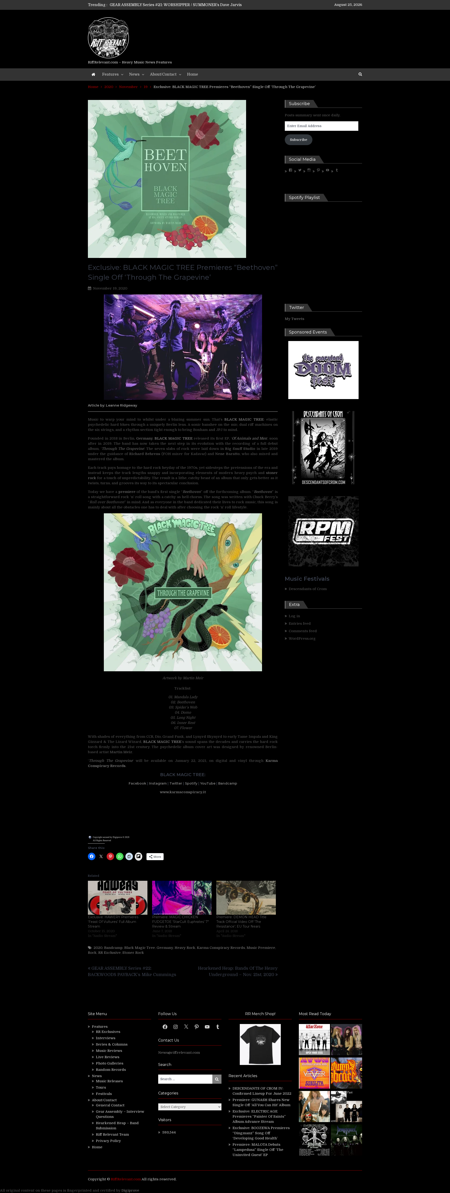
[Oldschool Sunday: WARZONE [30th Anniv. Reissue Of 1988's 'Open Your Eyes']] (314, 1040)
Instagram (158, 783)
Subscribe (298, 140)
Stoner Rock (133, 953)
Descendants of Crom (308, 589)
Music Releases (109, 1081)
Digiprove (130, 1190)
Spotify (191, 783)
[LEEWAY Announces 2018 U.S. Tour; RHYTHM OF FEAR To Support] (314, 1140)
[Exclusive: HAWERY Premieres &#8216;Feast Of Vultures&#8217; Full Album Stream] (117, 898)
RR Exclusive (109, 953)
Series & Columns (112, 1044)
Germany (144, 438)
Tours (101, 1087)
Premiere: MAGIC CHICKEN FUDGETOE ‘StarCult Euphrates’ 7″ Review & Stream (180, 922)
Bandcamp (227, 783)
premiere (126, 492)
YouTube (207, 783)
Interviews (105, 1038)
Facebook (137, 783)
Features (110, 74)
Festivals (104, 1094)
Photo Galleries (109, 1063)
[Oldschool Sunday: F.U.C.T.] (346, 1107)
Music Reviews (109, 1051)
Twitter (175, 783)
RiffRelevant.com (126, 1179)
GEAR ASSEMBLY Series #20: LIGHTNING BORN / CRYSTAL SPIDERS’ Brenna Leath (187, 5)
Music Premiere (261, 948)
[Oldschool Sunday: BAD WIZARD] (314, 1107)
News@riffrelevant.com (179, 1052)
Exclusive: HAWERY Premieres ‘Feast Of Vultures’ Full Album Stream (113, 922)
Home (192, 74)
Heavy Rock (185, 948)
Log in (294, 616)
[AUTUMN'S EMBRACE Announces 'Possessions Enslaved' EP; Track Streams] (346, 1073)
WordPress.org (302, 638)
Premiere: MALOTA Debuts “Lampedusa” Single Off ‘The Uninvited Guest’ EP (257, 1149)
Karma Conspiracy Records (221, 948)
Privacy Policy (108, 1141)
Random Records (111, 1070)
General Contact (110, 1105)
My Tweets (294, 319)
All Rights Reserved (102, 840)
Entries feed (300, 623)
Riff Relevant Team (112, 1134)
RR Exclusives (108, 1032)
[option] (181, 4)
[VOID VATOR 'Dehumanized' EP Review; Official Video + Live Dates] (314, 1073)
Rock (92, 953)
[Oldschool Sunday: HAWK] (346, 1040)
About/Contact (163, 74)
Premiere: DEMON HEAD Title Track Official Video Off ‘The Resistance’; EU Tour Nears (241, 922)
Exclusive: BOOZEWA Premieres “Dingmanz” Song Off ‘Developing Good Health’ (261, 1133)
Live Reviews (107, 1057)
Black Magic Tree (139, 948)
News (134, 74)
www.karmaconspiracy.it (183, 792)
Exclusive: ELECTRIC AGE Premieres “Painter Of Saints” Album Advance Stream (259, 1116)
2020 (98, 948)
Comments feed (303, 631)
